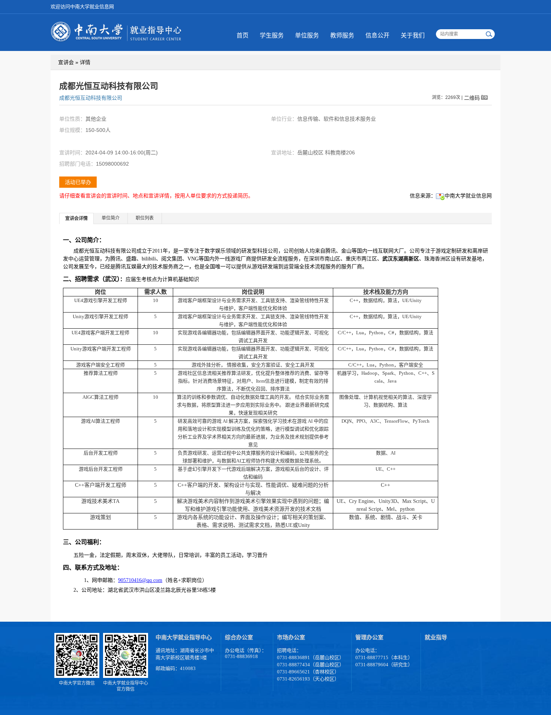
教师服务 (342, 35)
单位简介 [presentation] (111, 218)
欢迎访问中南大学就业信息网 (82, 6)
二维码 (472, 97)
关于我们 (413, 35)
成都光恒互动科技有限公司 (90, 98)
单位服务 (307, 35)
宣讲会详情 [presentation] (76, 218)
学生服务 (272, 35)
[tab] (77, 218)
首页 (243, 35)
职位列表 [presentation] (145, 218)
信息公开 (377, 35)
